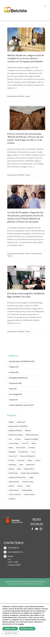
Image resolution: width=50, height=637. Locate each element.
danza (11, 448)
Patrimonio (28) (15, 383)
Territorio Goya (27, 482)
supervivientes (14, 482)
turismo (20, 486)
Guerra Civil (13, 456)
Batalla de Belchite (15, 430)
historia (11, 460)
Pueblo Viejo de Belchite (30, 473)
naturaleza (12, 465)
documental (20, 448)
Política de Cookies (22, 584)
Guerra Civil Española (27, 456)
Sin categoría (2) (15, 394)
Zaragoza (12, 499)
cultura (33, 443)
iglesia (30, 460)
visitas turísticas (29, 494)
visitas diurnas (14, 490)
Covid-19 (25, 443)
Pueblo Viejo (13, 473)
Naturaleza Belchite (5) (18, 378)
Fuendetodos (23, 452)
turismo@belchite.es (15, 552)
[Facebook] (32, 529)
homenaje (21, 460)
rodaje (31, 477)
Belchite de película (16, 435)
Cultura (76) (13, 367)
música (37, 460)
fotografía (12, 452)
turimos (11, 486)
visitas (28, 486)
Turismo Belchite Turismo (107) (21, 405)
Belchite (28, 430)
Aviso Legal (10, 584)
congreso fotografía (31, 439)
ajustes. (21, 624)
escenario (31, 448)
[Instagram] (41, 529)
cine (10, 439)
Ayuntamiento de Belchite (15, 96)
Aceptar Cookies (10, 629)
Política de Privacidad (36, 584)
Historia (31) (13, 372)
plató (19, 469)
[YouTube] (36, 529)
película (11, 469)
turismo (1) (13, 400)
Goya (33, 452)
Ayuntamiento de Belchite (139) (21, 361)
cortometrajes (14, 443)
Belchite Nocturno (32, 435)
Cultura (27, 96)
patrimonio (30, 465)
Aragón (11, 422)
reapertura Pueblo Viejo (17, 477)
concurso (18, 439)
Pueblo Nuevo (29, 469)
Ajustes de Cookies (11, 633)
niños (21, 465)
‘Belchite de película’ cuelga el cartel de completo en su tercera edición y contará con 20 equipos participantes (25, 58)
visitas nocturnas (15, 494)
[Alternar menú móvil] (45, 6)
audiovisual (21, 422)
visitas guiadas (27, 490)
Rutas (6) (13, 389)
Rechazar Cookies (27, 629)
